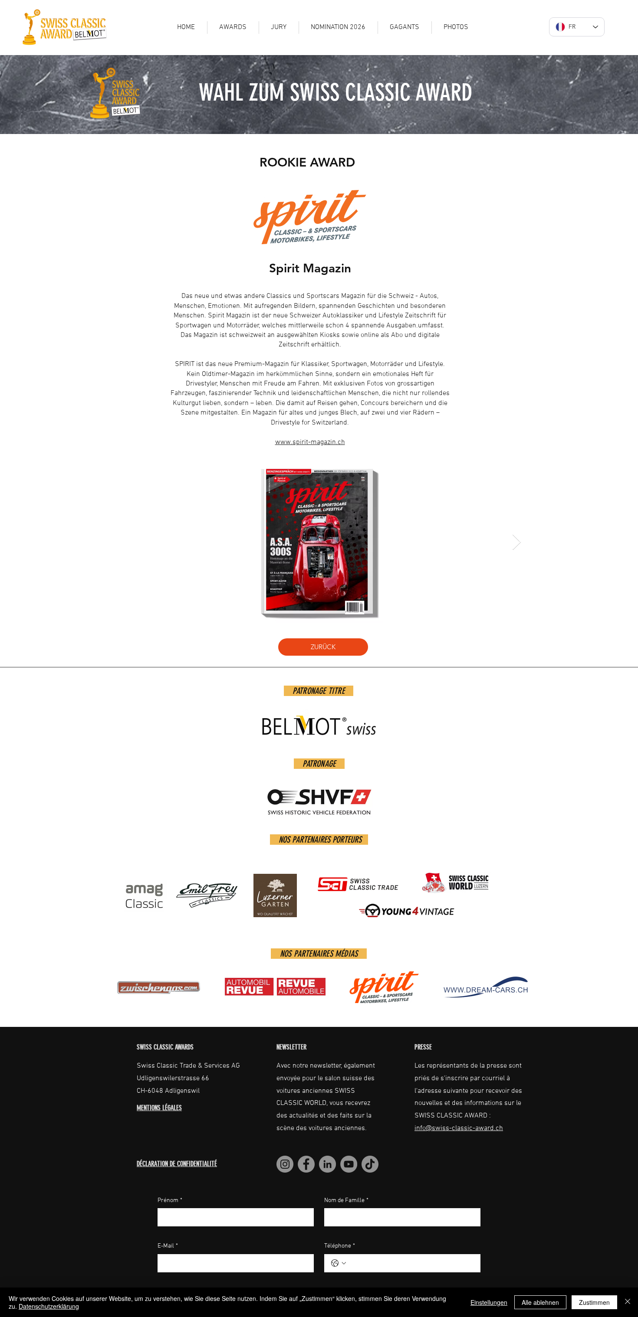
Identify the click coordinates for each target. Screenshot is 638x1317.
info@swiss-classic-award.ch (458, 1128)
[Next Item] (517, 542)
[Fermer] (627, 1302)
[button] (404, 27)
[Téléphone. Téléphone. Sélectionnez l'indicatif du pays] (338, 1263)
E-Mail (168, 1246)
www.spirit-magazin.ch (310, 442)
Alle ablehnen (540, 1302)
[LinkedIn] (327, 1164)
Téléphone (339, 1246)
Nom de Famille (346, 1200)
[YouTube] (348, 1164)
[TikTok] (370, 1164)
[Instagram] (284, 1164)
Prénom (170, 1200)
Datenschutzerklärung (49, 1306)
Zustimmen (594, 1302)
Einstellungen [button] (488, 1302)
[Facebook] (306, 1164)
